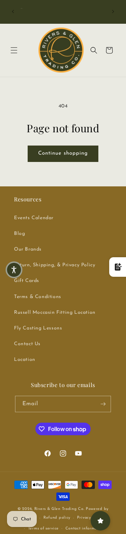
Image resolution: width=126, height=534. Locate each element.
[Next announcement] (113, 11)
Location (24, 359)
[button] (14, 50)
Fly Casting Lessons (38, 328)
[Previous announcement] (13, 11)
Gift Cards (26, 280)
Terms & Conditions (37, 296)
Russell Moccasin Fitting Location (55, 312)
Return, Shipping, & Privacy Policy (54, 265)
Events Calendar (34, 218)
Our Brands (28, 249)
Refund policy (56, 518)
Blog (19, 233)
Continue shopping (63, 153)
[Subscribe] (103, 404)
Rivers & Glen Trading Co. (59, 509)
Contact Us (27, 344)
